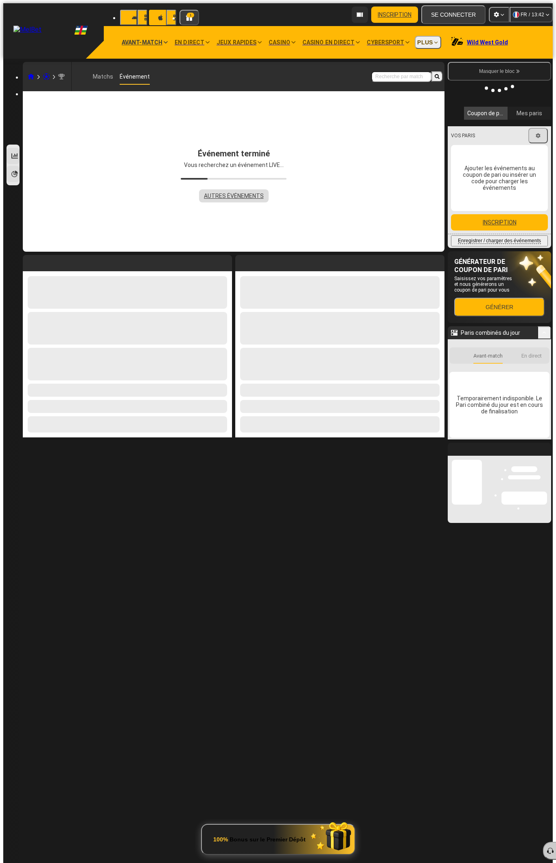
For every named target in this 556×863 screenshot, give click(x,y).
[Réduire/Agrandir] (544, 332)
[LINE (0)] (31, 76)
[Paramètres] (499, 14)
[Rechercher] (437, 76)
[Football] (46, 76)
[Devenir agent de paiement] (360, 15)
